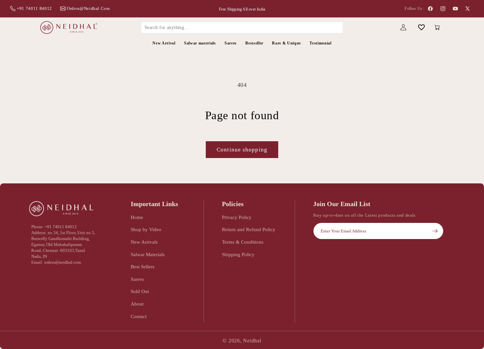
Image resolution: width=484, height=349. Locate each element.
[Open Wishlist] (421, 27)
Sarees (137, 279)
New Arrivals (144, 242)
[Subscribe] (435, 231)
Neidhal (252, 340)
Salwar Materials (148, 254)
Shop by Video (146, 229)
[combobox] (242, 27)
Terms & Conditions (242, 242)
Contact (139, 316)
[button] (385, 27)
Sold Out (140, 291)
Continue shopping (242, 150)
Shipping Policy (238, 254)
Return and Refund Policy (248, 229)
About (137, 304)
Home (137, 217)
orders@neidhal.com (88, 8)
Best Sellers (142, 266)
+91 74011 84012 (34, 8)
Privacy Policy (237, 217)
